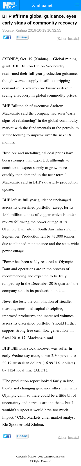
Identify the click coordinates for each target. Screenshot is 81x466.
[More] (22, 37)
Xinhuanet (42, 5)
